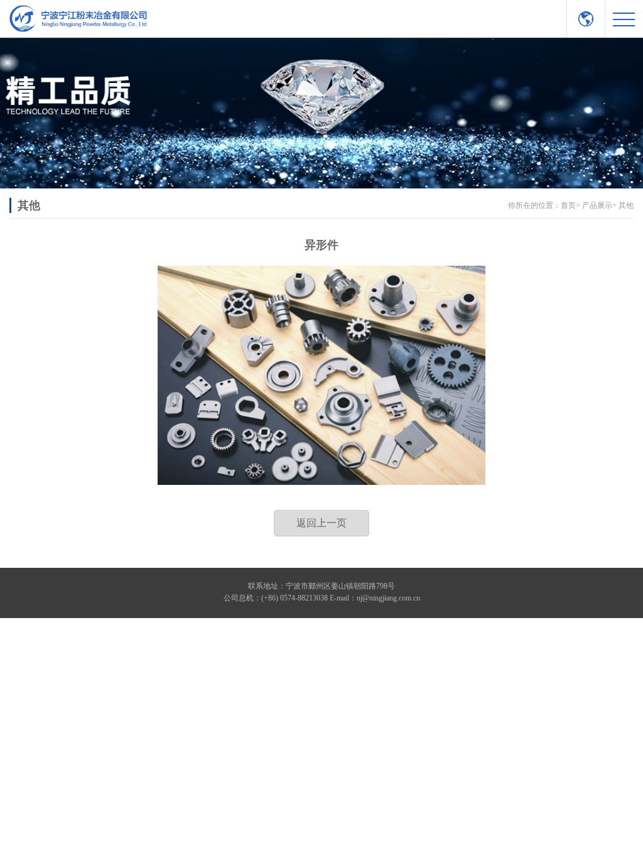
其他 (626, 205)
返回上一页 (321, 523)
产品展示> (599, 205)
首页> (570, 205)
